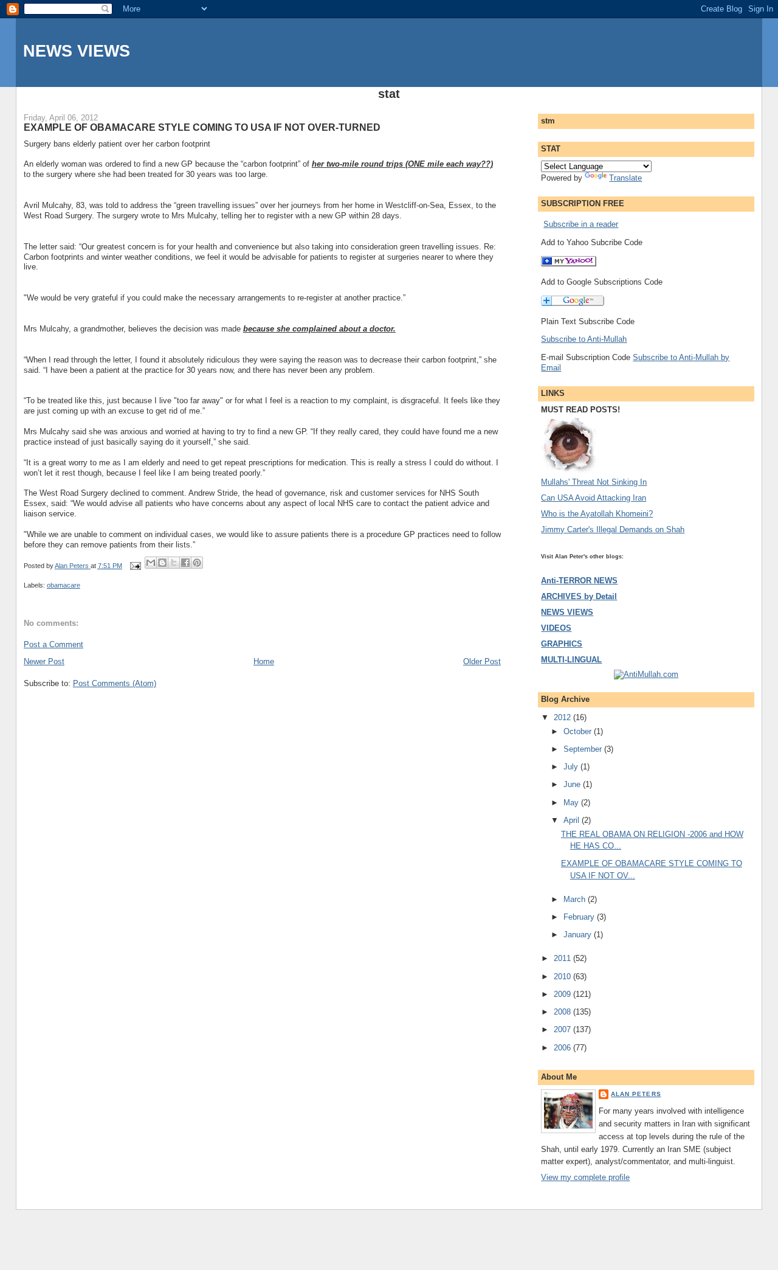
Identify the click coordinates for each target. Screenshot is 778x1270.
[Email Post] (134, 565)
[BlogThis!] (162, 563)
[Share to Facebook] (185, 563)
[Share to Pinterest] (197, 563)
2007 (563, 1029)
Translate (625, 177)
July (571, 766)
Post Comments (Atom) (114, 683)
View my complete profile (585, 1177)
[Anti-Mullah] (568, 263)
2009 (563, 994)
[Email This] (151, 563)
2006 (563, 1047)
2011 (563, 958)
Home (263, 661)
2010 (563, 976)
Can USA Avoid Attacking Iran (593, 497)
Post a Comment (53, 644)
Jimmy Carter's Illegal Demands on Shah (612, 529)
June (573, 784)
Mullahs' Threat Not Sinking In (594, 482)
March (575, 899)
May (572, 802)
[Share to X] (174, 563)
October (578, 731)
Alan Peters (636, 1094)
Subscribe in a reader (580, 224)
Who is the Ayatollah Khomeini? (597, 513)
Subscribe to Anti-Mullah (584, 339)
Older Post (482, 661)
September (583, 749)
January (578, 934)
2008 (563, 1011)
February (580, 916)
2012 (563, 717)
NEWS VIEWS (76, 50)
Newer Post (44, 661)
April (572, 820)
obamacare (63, 585)
